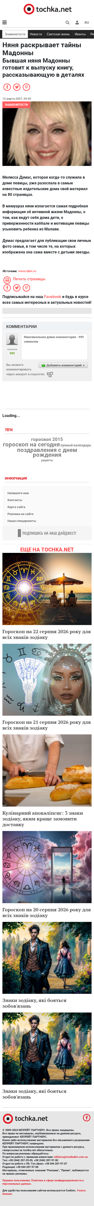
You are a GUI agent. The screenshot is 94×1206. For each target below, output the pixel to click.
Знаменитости (15, 34)
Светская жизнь (58, 34)
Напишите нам (18, 493)
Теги (9, 430)
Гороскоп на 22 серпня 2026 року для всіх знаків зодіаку (46, 634)
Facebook (52, 296)
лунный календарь (75, 445)
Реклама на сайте (20, 514)
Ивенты (80, 34)
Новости (36, 34)
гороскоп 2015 (47, 439)
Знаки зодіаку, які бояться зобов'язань (34, 1003)
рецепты (47, 460)
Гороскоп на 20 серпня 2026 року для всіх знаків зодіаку (46, 912)
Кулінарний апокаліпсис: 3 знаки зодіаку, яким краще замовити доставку (42, 819)
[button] (77, 22)
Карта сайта (16, 507)
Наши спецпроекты (21, 521)
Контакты (14, 500)
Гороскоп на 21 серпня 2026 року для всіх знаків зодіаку (46, 725)
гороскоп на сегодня (31, 444)
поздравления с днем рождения (47, 452)
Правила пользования (16, 1180)
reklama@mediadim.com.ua (71, 1157)
